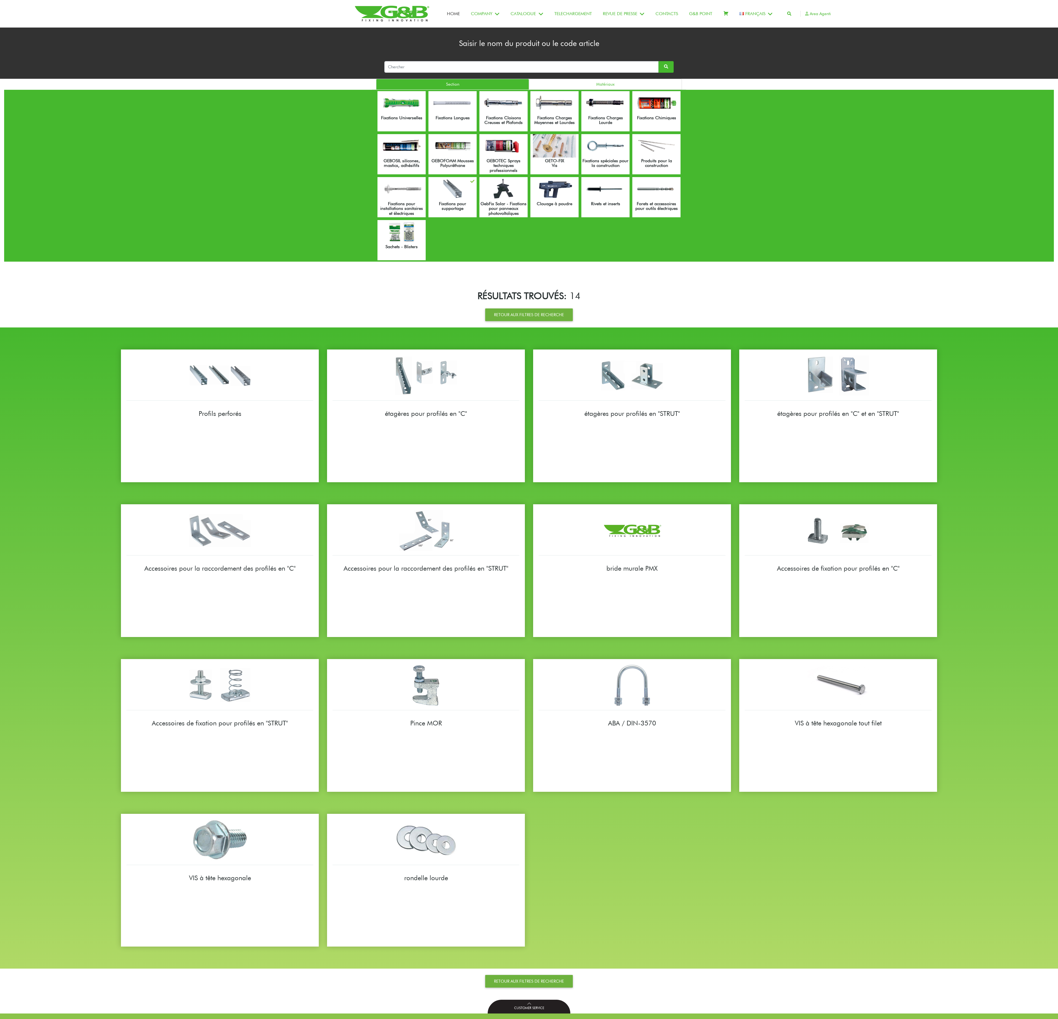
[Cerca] (789, 14)
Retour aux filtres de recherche (529, 314)
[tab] (452, 84)
